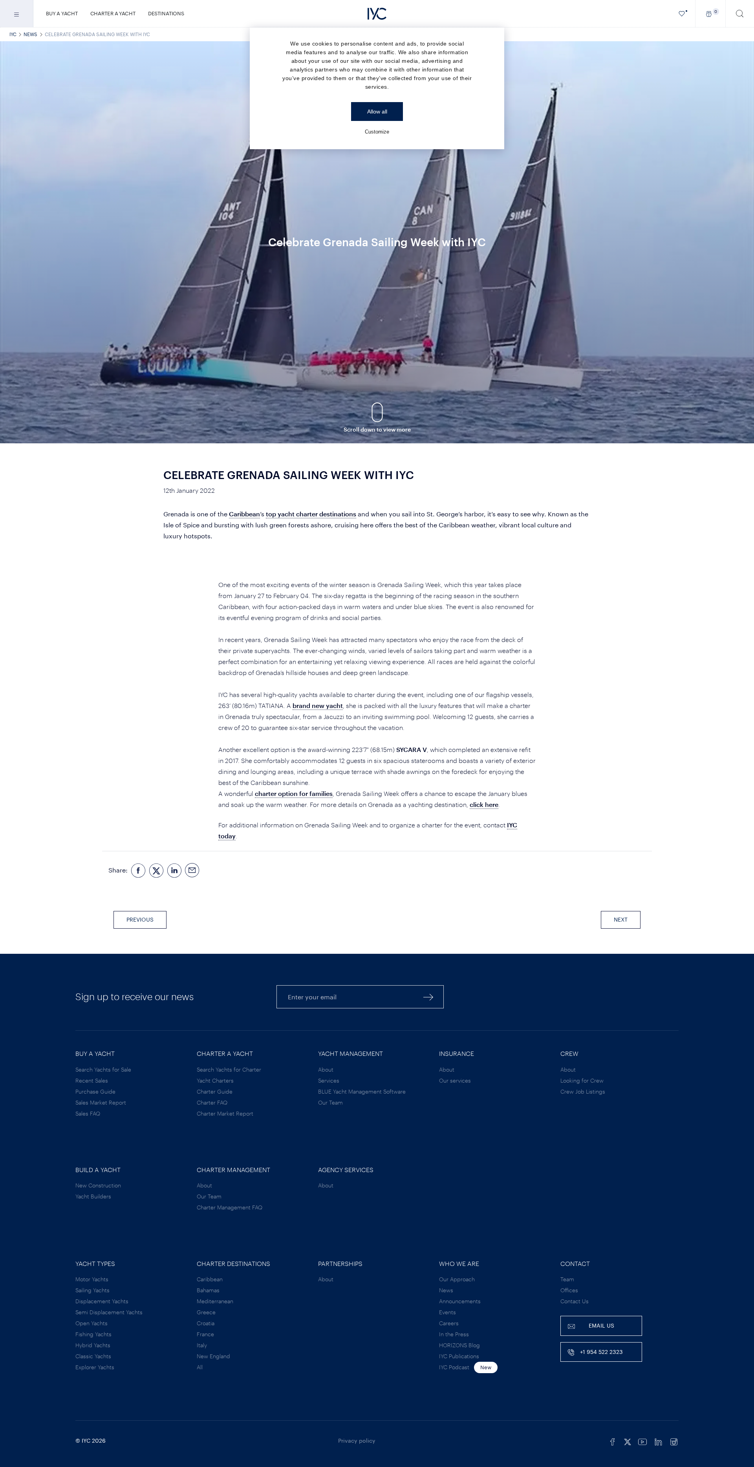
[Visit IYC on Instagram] (674, 1440)
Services (328, 1080)
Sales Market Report (100, 1102)
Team (567, 1279)
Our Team (330, 1102)
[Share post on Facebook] (138, 870)
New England (213, 1356)
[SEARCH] (740, 13)
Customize (377, 132)
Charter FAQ (212, 1102)
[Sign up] (428, 996)
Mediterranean (215, 1301)
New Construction (98, 1185)
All (200, 1367)
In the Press (454, 1334)
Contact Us (574, 1301)
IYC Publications (459, 1356)
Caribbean (210, 1279)
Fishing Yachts (93, 1334)
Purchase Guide (95, 1091)
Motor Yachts (91, 1279)
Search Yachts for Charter (229, 1069)
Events (447, 1312)
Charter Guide (214, 1091)
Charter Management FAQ (229, 1207)
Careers (449, 1323)
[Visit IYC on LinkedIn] (658, 1440)
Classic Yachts (93, 1356)
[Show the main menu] (16, 13)
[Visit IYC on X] (627, 1440)
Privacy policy (356, 1440)
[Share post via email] (192, 870)
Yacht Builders (93, 1196)
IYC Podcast (454, 1367)
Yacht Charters (215, 1080)
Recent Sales (91, 1080)
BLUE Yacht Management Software (362, 1091)
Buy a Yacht (62, 13)
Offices (569, 1290)
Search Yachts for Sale (103, 1069)
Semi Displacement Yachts (109, 1312)
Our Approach (457, 1279)
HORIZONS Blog (459, 1345)
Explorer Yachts (94, 1367)
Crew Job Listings (582, 1091)
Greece (206, 1312)
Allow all (377, 111)
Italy (202, 1345)
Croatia (205, 1323)
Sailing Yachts (92, 1290)
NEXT (621, 919)
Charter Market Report (225, 1113)
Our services (455, 1080)
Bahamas (208, 1290)
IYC (12, 34)
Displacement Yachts (101, 1301)
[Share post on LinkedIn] (174, 870)
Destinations (166, 13)
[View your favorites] (681, 13)
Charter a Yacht (112, 13)
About (325, 1069)
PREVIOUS (140, 919)
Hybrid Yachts (92, 1345)
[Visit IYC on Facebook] (612, 1440)
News (30, 34)
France (205, 1334)
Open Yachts (91, 1323)
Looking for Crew (582, 1080)
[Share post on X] (156, 870)
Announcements (460, 1301)
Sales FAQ (87, 1113)
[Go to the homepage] (377, 13)
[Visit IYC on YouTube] (642, 1440)
